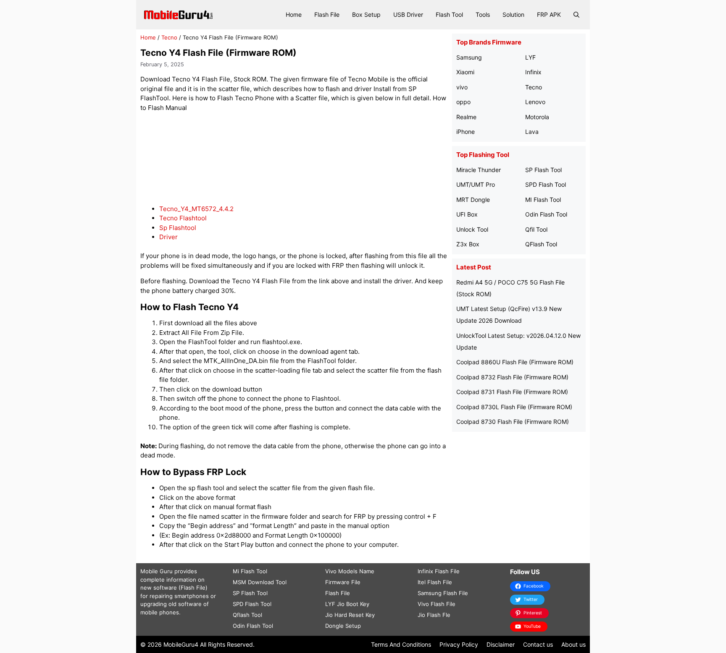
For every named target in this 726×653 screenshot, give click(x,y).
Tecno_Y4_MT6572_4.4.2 (196, 209)
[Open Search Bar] (576, 14)
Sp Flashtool (177, 228)
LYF (530, 57)
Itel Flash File (435, 582)
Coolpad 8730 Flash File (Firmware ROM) (512, 421)
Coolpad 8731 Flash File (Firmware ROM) (512, 391)
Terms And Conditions (401, 644)
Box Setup (366, 14)
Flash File (326, 14)
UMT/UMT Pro (475, 184)
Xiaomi (465, 72)
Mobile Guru (156, 571)
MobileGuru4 (180, 644)
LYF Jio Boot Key (347, 604)
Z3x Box (467, 244)
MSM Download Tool (260, 582)
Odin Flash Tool (546, 214)
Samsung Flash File (443, 593)
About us (573, 644)
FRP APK (549, 14)
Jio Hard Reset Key (350, 614)
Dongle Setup (343, 625)
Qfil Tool (536, 229)
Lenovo (535, 101)
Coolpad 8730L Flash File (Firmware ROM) (514, 406)
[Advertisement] (294, 158)
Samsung (469, 57)
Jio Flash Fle (434, 614)
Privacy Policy (458, 644)
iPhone (465, 131)
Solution (513, 14)
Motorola (537, 116)
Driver (168, 237)
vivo (462, 87)
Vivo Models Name (349, 571)
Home (294, 14)
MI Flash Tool (543, 199)
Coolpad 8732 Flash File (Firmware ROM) (512, 377)
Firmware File (342, 582)
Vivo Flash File (436, 604)
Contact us (538, 644)
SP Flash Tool (543, 169)
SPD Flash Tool (545, 184)
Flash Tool (449, 14)
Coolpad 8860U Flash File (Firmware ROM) (514, 362)
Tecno (169, 37)
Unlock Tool (472, 229)
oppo (463, 101)
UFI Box (467, 214)
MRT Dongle (473, 199)
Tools (483, 14)
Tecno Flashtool (183, 218)
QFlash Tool (541, 244)
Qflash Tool (247, 614)
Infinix (533, 72)
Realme (466, 116)
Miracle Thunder (478, 169)
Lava (532, 131)
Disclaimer (501, 644)
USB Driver (408, 14)
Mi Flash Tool (250, 571)
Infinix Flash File (439, 571)
